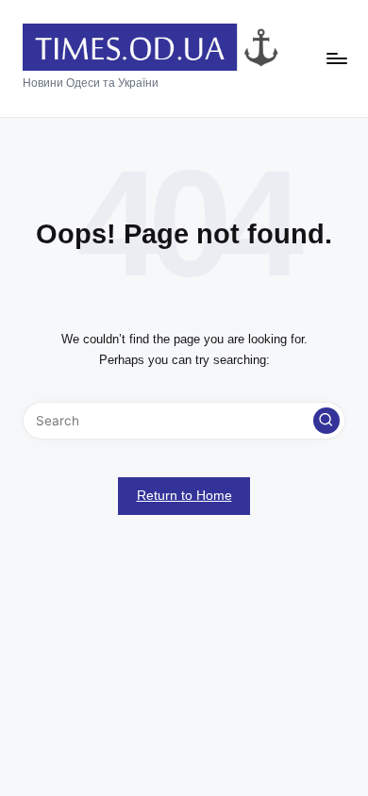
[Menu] (335, 59)
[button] (326, 420)
